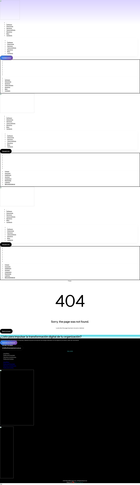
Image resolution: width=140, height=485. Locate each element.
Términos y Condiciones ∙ (9, 357)
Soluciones (9, 26)
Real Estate (6, 164)
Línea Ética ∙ (6, 353)
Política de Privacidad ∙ (9, 355)
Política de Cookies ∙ (8, 359)
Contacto (9, 35)
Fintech (5, 155)
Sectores (9, 28)
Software (9, 24)
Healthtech (6, 159)
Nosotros (9, 32)
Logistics (6, 166)
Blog (7, 34)
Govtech (5, 161)
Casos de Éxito (10, 30)
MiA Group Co (79, 482)
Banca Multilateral (8, 168)
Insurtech (6, 157)
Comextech (6, 162)
